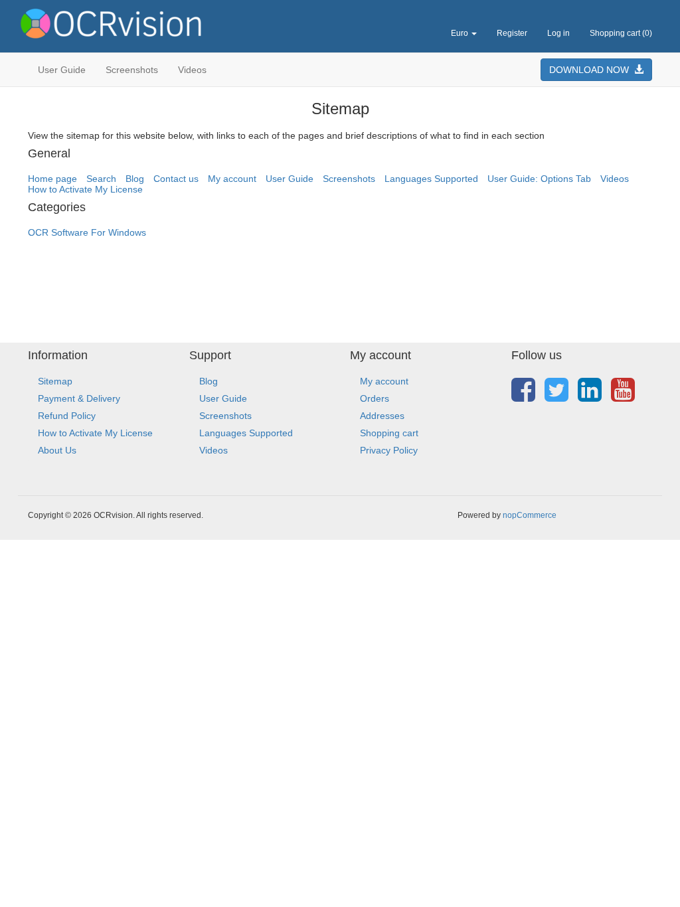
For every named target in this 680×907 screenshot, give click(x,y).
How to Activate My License (85, 189)
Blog (135, 178)
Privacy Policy (389, 450)
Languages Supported (431, 178)
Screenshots (132, 69)
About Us (57, 450)
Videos (192, 69)
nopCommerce (529, 515)
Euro (460, 33)
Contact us (176, 178)
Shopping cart (389, 433)
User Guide (62, 69)
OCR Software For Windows (87, 232)
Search (101, 178)
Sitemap (55, 381)
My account (232, 178)
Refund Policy (67, 415)
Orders (374, 398)
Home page (52, 178)
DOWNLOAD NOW (591, 69)
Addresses (382, 415)
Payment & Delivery (79, 398)
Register (512, 33)
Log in (558, 33)
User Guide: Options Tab (539, 178)
